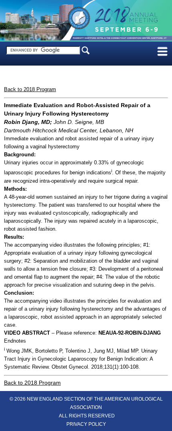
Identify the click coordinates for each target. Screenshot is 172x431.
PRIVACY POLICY (86, 424)
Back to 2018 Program (30, 89)
